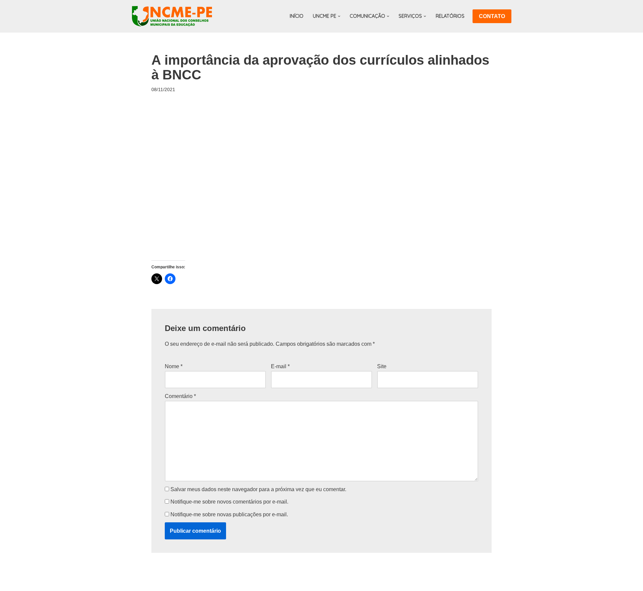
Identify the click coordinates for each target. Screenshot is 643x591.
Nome (174, 366)
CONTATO (492, 16)
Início (296, 16)
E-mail (280, 366)
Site (381, 366)
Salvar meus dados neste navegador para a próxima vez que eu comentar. (258, 489)
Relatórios (450, 16)
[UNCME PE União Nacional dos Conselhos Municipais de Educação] (172, 16)
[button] (339, 16)
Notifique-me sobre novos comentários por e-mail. (229, 502)
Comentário (180, 396)
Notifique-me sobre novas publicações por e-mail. (229, 514)
